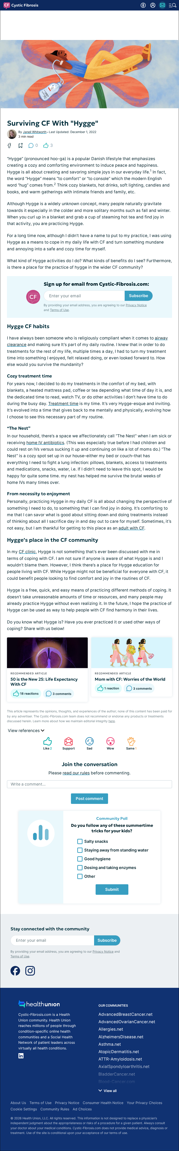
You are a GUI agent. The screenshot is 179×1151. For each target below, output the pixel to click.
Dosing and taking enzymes (110, 867)
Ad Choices (82, 1109)
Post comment (89, 798)
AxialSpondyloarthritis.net (124, 1066)
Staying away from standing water (116, 850)
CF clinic (27, 551)
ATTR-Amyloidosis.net (120, 1059)
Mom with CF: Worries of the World (130, 679)
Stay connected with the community (49, 929)
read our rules (76, 772)
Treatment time (63, 403)
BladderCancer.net (116, 1074)
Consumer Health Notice (103, 1103)
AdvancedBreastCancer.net (125, 1014)
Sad (86, 743)
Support (67, 743)
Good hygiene (97, 859)
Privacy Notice (136, 305)
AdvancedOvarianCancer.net (126, 1021)
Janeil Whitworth (34, 132)
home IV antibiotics (45, 442)
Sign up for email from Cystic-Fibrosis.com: (96, 284)
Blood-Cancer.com (116, 1081)
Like (45, 743)
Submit (112, 889)
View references (24, 730)
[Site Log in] (153, 5)
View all (110, 1091)
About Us (18, 1103)
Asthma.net (109, 1044)
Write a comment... (28, 784)
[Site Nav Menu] (172, 5)
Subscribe (138, 295)
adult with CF (131, 528)
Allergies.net (110, 1029)
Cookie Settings (23, 1109)
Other (89, 876)
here (111, 721)
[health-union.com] (39, 1005)
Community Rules (54, 1109)
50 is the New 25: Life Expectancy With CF (44, 682)
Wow (108, 743)
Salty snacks (96, 841)
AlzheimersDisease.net (120, 1036)
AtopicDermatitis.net (118, 1051)
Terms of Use (59, 310)
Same (130, 743)
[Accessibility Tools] (143, 5)
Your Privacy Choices (144, 1103)
